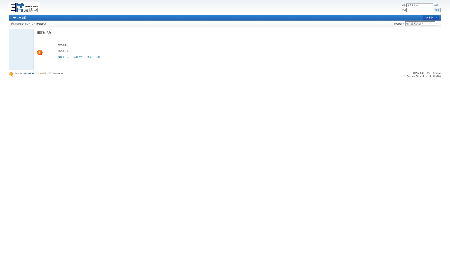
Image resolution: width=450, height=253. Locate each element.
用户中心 (29, 23)
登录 (89, 57)
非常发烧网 (418, 73)
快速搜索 (398, 23)
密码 (404, 10)
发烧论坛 (18, 23)
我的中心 (428, 17)
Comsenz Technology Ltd (419, 76)
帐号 (404, 5)
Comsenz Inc (58, 73)
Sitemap (437, 73)
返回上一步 (63, 57)
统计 (429, 73)
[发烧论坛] (24, 12)
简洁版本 (437, 76)
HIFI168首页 (19, 17)
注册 (436, 5)
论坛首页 (78, 57)
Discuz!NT (29, 73)
